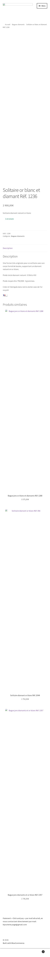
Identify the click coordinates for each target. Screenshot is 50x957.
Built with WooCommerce (13, 943)
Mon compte (8, 953)
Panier (38, 951)
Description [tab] (7, 248)
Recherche (25, 953)
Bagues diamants (18, 24)
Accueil (7, 24)
